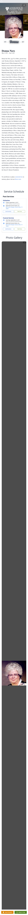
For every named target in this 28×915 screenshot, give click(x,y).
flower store (18, 179)
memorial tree (19, 177)
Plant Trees (19, 211)
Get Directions (8, 211)
